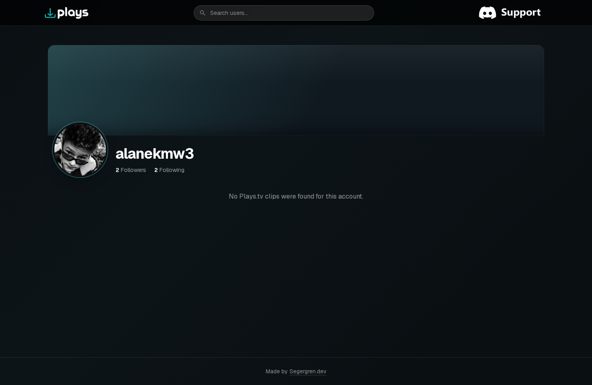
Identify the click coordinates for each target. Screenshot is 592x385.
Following (169, 170)
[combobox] (284, 13)
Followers (131, 170)
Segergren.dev (308, 371)
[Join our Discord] (513, 12)
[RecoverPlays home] (67, 12)
